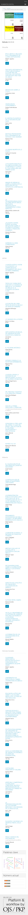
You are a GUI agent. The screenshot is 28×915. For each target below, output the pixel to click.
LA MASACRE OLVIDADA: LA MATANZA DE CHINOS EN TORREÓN (13, 534)
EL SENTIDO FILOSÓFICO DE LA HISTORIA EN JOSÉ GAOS (13, 119)
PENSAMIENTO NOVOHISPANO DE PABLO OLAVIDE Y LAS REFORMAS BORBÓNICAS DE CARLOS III (14, 518)
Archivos (8, 8)
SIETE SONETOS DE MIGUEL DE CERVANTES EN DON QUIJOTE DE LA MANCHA (13, 333)
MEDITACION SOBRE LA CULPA (12, 90)
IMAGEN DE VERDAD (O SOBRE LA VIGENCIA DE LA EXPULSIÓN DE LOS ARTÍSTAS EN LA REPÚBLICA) (14, 185)
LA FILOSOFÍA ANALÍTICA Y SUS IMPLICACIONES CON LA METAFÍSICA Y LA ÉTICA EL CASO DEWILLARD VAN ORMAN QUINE (13, 167)
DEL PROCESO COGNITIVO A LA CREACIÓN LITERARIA (13, 392)
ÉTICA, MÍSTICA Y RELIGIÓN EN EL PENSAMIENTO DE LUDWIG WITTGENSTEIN (13, 55)
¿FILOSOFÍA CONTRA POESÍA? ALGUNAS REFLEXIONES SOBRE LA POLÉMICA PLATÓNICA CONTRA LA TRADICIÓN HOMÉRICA (12, 226)
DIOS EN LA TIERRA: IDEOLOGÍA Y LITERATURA (13, 408)
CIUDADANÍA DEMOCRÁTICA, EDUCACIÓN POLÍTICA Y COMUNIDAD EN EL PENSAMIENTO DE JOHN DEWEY (12, 661)
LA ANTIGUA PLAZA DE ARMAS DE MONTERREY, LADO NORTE (12, 481)
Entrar (25, 1)
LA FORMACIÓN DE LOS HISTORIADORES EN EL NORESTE (12, 635)
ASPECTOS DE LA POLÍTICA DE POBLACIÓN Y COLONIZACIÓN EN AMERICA (13, 585)
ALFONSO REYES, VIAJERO (13, 600)
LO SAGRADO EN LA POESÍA (13, 319)
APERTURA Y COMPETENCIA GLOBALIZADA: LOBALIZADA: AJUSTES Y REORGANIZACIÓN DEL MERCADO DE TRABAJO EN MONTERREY (13, 786)
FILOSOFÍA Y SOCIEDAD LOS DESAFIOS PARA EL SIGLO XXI (14, 822)
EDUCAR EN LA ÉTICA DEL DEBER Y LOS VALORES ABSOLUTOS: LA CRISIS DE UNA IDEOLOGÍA (13, 696)
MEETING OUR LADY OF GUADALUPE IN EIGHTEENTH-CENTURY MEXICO (12, 551)
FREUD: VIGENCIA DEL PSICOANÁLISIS (13, 838)
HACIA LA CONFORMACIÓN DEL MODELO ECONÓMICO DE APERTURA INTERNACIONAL (13, 753)
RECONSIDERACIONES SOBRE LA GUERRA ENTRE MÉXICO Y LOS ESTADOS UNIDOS (13, 568)
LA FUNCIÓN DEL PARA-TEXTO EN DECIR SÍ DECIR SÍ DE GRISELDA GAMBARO (13, 305)
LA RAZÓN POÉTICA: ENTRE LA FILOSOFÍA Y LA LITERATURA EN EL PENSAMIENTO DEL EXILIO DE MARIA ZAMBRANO (13, 268)
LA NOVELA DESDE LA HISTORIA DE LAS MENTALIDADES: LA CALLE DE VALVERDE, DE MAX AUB (13, 377)
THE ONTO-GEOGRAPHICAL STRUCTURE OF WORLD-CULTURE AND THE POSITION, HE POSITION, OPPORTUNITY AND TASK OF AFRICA (13, 73)
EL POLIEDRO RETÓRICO (12, 348)
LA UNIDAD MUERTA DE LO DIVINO (13, 150)
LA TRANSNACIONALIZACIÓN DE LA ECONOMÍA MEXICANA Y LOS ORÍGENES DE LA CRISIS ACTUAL (13, 806)
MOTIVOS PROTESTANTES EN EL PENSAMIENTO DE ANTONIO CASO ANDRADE (13, 135)
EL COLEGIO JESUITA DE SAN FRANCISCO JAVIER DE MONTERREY (13, 465)
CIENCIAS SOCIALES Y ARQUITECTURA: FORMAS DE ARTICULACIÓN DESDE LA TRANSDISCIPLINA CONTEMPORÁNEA (13, 714)
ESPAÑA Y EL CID (10, 444)
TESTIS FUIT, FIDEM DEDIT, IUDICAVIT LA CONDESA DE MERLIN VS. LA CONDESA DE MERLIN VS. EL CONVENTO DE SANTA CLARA (13, 287)
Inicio (4, 8)
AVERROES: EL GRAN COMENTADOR (11, 243)
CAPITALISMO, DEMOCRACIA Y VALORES (13, 769)
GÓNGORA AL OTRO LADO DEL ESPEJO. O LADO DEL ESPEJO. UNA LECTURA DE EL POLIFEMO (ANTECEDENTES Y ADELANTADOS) (13, 427)
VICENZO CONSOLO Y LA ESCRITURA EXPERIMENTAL (13, 361)
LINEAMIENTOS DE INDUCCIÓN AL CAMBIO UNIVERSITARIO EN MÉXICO (13, 679)
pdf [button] (7, 63)
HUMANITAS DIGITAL (7, 4)
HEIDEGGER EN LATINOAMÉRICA (10, 104)
